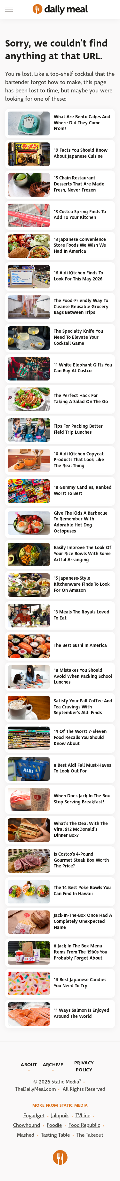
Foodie (54, 1125)
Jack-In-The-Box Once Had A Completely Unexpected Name (83, 921)
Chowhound (26, 1125)
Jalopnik (60, 1115)
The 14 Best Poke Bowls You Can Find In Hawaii (82, 891)
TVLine (83, 1115)
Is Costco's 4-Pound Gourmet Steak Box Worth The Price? (81, 860)
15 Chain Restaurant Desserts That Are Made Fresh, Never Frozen (79, 184)
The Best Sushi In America (80, 645)
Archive (53, 1064)
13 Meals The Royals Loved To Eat (81, 615)
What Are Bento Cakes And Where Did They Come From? (82, 123)
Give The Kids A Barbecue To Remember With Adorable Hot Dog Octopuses (81, 522)
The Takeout (89, 1135)
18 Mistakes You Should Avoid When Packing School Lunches (83, 676)
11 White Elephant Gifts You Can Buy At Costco (83, 368)
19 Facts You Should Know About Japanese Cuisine (81, 153)
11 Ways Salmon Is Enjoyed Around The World (81, 1013)
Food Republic (84, 1125)
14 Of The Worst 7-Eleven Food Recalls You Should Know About (80, 737)
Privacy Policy (84, 1066)
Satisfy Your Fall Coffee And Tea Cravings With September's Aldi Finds (83, 707)
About (29, 1064)
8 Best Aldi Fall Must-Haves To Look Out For (82, 768)
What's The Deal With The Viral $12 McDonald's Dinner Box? (81, 829)
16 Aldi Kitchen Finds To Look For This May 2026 (78, 276)
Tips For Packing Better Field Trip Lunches (78, 429)
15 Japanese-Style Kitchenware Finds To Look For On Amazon (82, 584)
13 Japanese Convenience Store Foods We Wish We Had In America (80, 245)
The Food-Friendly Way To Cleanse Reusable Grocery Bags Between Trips (81, 306)
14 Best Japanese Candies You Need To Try (80, 983)
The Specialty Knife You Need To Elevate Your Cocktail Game (78, 337)
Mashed (25, 1135)
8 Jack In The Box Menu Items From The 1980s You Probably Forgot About (80, 952)
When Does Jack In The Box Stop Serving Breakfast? (82, 799)
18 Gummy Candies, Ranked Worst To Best (83, 490)
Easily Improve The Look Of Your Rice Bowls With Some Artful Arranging (82, 553)
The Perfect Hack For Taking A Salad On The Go (81, 399)
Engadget (33, 1115)
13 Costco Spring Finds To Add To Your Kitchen (80, 215)
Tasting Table (55, 1135)
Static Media (65, 1081)
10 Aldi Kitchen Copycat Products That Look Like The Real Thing (79, 460)
